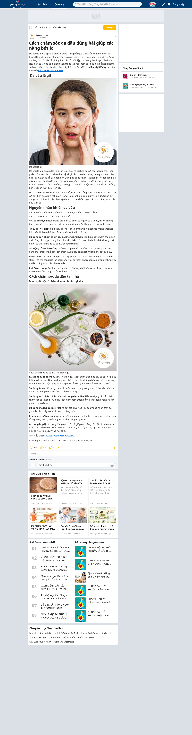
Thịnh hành (41, 4)
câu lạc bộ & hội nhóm (40, 641)
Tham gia (109, 27)
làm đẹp (105, 633)
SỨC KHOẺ (39, 27)
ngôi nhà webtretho (64, 641)
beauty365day (42, 35)
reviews (43, 637)
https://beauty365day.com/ (60, 435)
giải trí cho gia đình (69, 633)
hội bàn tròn (69, 637)
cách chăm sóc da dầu (50, 70)
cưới (80, 637)
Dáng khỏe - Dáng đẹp (56, 27)
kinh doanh (55, 637)
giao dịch (89, 637)
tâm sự (32, 637)
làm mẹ (33, 633)
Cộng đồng (59, 4)
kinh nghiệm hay (48, 633)
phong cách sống (89, 633)
